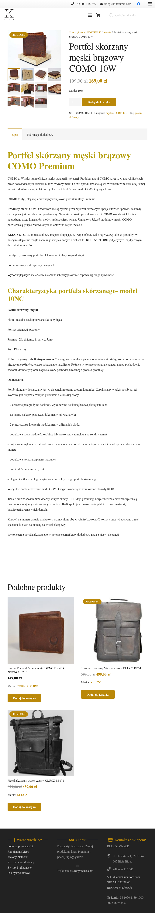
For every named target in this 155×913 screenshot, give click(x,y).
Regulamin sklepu (18, 851)
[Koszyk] (98, 15)
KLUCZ (95, 682)
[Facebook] (139, 4)
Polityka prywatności (20, 846)
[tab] (15, 134)
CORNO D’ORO (27, 686)
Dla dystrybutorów (19, 873)
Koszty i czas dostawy (21, 862)
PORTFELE (94, 32)
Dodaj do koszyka (99, 102)
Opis (15, 134)
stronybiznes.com (82, 871)
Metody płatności (18, 857)
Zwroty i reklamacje (20, 867)
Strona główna (77, 32)
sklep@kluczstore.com (126, 877)
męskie (107, 32)
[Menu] (90, 15)
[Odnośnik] (9, 15)
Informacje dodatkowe (40, 134)
